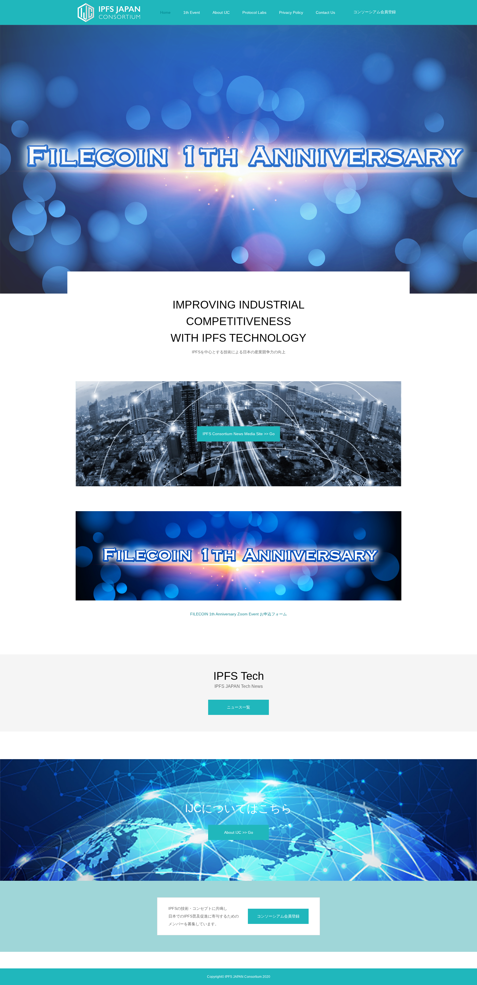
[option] (238, 159)
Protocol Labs (254, 12)
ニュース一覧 (238, 707)
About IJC (221, 12)
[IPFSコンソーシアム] (109, 12)
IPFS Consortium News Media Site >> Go (239, 434)
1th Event (191, 12)
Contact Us (325, 12)
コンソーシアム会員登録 (374, 12)
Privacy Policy (291, 12)
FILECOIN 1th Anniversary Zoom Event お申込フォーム (238, 614)
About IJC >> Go (238, 832)
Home (165, 12)
